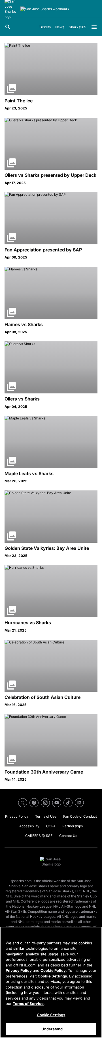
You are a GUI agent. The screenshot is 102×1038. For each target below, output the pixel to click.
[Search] (8, 27)
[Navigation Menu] (94, 27)
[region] (51, 982)
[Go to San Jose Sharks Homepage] (44, 9)
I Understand (51, 1029)
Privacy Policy (19, 970)
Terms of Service (28, 1003)
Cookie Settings (52, 976)
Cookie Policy (53, 970)
